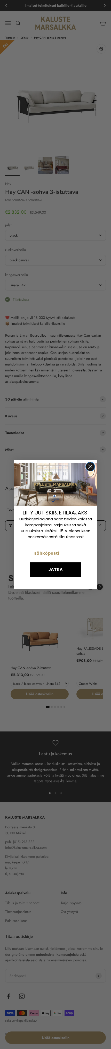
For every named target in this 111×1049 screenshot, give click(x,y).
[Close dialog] (90, 466)
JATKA (55, 569)
